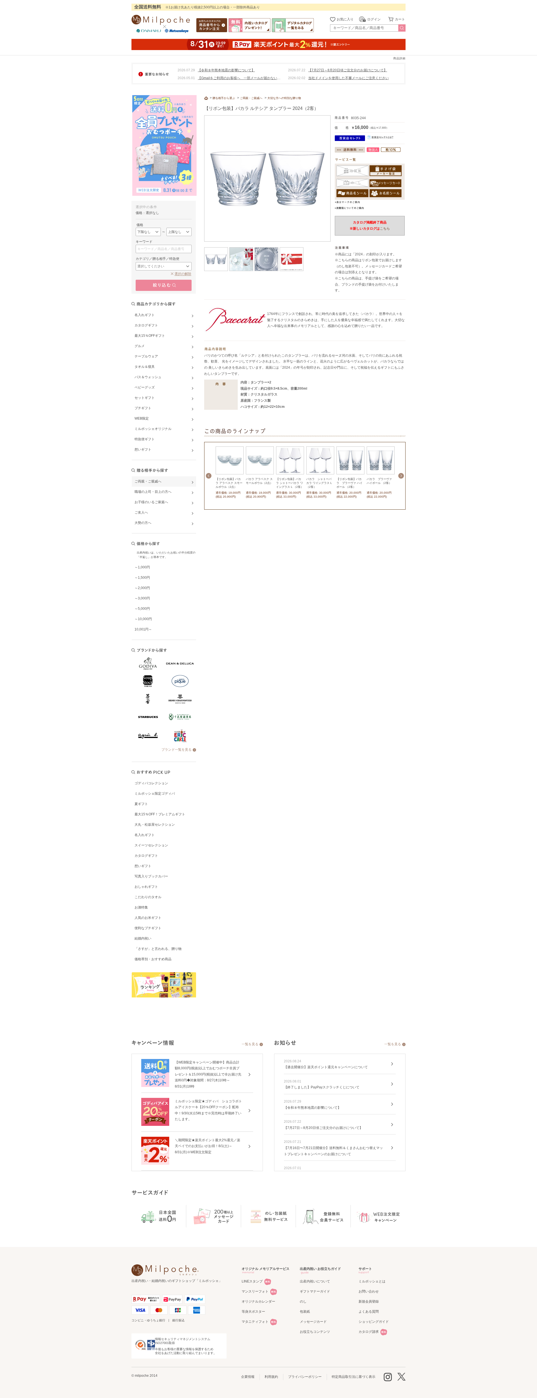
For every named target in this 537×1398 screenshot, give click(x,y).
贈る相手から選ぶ (224, 98)
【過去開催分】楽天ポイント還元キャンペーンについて (326, 1067)
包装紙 (305, 1312)
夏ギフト (141, 804)
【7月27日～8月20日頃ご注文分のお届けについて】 (347, 70)
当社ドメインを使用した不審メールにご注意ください (348, 78)
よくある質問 (369, 1312)
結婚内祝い (143, 938)
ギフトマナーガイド (315, 1291)
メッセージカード (313, 1322)
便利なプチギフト (148, 928)
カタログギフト (146, 856)
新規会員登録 (369, 1301)
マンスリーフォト (255, 1291)
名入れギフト (145, 835)
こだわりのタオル (148, 897)
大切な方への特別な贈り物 (284, 98)
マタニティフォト (255, 1322)
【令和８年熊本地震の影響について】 (226, 70)
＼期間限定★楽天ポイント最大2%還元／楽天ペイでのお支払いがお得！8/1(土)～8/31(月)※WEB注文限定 (207, 1146)
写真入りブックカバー (151, 876)
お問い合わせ (369, 1291)
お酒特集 (141, 907)
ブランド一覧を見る (176, 750)
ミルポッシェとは (372, 1281)
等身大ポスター (253, 1312)
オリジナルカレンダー (258, 1301)
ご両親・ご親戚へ (251, 98)
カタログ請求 (369, 1332)
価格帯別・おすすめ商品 (153, 959)
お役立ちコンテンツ (315, 1332)
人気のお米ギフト (148, 918)
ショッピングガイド (374, 1322)
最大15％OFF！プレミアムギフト (160, 814)
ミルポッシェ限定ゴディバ (155, 794)
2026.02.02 (296, 78)
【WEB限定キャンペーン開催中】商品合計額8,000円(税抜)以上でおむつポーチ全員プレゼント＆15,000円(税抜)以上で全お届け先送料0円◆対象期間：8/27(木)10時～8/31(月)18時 (208, 1074)
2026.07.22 (296, 70)
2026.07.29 (186, 70)
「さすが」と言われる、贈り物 (158, 949)
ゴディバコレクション (151, 783)
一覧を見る (250, 1044)
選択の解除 (183, 274)
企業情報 (248, 1377)
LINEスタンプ (252, 1281)
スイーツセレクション (151, 845)
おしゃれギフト (146, 887)
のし (303, 1301)
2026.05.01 (186, 78)
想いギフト (143, 866)
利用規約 (271, 1377)
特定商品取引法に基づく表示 (353, 1377)
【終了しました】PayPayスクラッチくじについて (321, 1087)
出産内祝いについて (315, 1281)
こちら (385, 228)
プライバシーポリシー (305, 1377)
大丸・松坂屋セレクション (155, 825)
